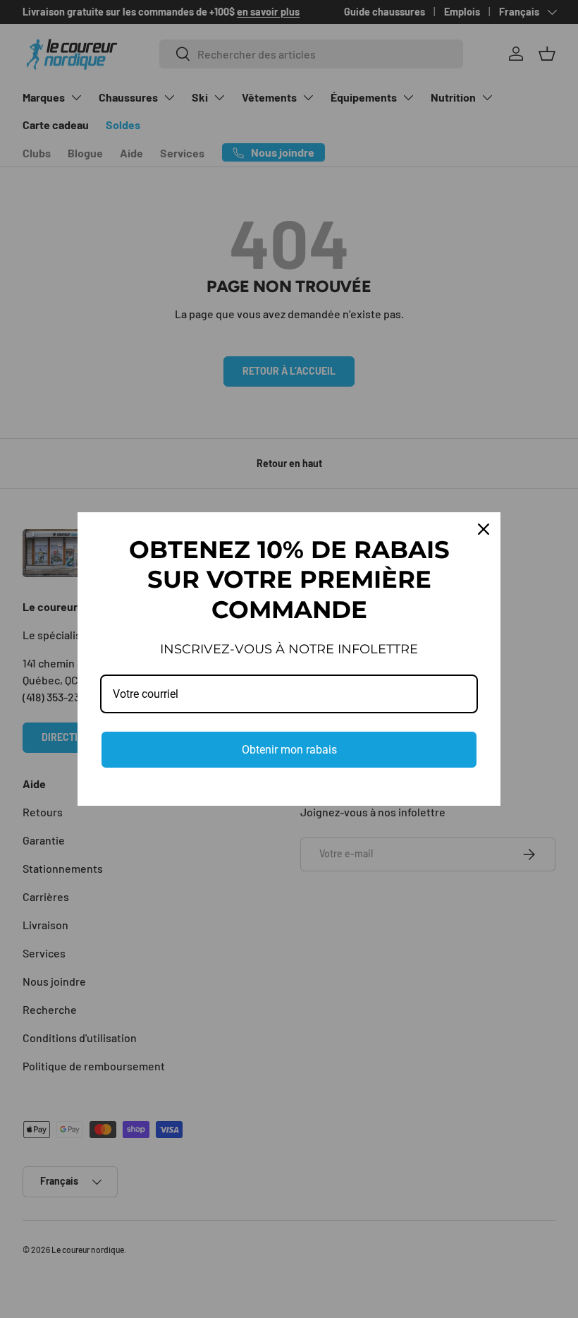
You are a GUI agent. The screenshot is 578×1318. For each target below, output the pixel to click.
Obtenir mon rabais (289, 749)
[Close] (483, 529)
